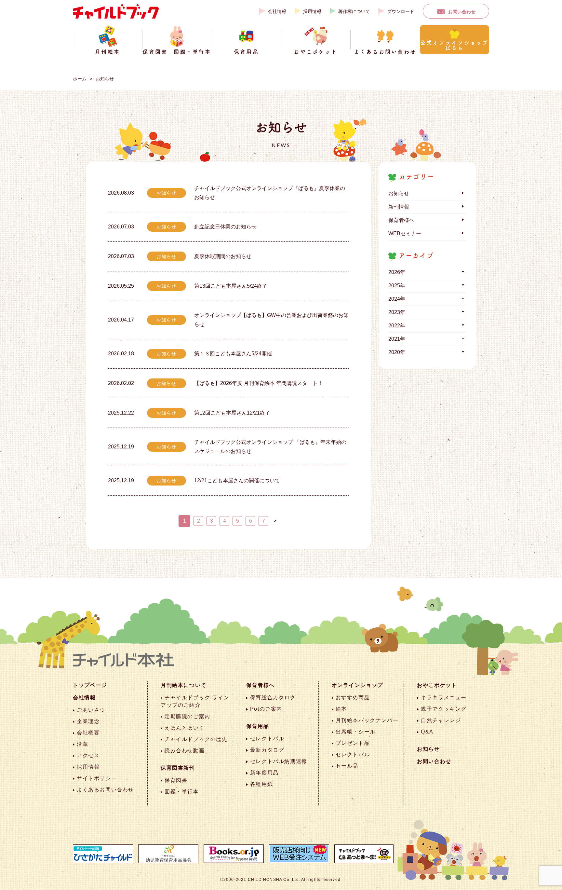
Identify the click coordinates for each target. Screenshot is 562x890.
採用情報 (312, 11)
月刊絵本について (184, 685)
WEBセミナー (404, 233)
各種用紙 (261, 784)
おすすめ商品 (353, 697)
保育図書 (176, 780)
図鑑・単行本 (182, 791)
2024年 (396, 299)
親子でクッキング (444, 709)
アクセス (88, 755)
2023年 (396, 312)
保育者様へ (401, 220)
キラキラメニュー (444, 697)
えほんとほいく (185, 728)
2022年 (396, 325)
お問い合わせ (461, 11)
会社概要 (88, 732)
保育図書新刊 (178, 768)
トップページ (90, 685)
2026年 (396, 272)
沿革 (82, 744)
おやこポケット (437, 685)
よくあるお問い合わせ (105, 789)
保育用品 (257, 726)
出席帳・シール (356, 731)
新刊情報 (398, 207)
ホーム (80, 78)
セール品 (347, 766)
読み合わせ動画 (185, 750)
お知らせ (105, 78)
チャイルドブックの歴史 (196, 739)
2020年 (396, 352)
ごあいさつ (91, 710)
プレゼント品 (353, 743)
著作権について (354, 11)
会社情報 (277, 11)
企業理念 (88, 721)
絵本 (341, 709)
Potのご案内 (266, 709)
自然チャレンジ (441, 720)
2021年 (396, 339)
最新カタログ (267, 750)
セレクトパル (267, 738)
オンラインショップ (357, 685)
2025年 (396, 285)
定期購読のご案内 (187, 716)
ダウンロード (400, 11)
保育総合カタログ (273, 697)
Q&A (427, 731)
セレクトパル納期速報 (278, 761)
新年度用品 (264, 772)
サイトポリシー (97, 778)
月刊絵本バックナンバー (367, 720)
